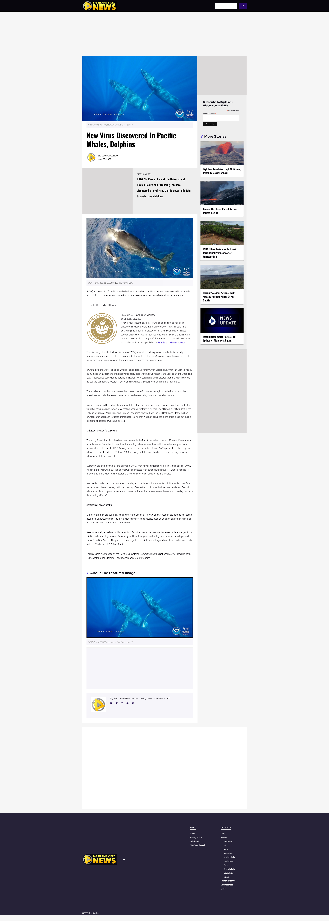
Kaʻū (226, 849)
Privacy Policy (196, 837)
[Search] (243, 6)
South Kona (228, 873)
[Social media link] (111, 703)
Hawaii (224, 837)
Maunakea (228, 853)
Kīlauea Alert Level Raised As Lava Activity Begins (220, 211)
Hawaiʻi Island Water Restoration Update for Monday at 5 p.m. (219, 338)
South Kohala (229, 869)
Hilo (225, 845)
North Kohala (229, 857)
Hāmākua (228, 841)
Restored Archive (228, 881)
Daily (223, 833)
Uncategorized (227, 885)
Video (223, 889)
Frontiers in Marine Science (171, 342)
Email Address (209, 113)
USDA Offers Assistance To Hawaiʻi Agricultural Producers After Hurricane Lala (220, 252)
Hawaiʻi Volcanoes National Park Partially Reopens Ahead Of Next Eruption (219, 296)
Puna (226, 865)
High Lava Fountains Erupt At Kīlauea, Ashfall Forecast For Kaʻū (222, 171)
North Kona (228, 861)
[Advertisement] (164, 34)
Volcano (227, 877)
